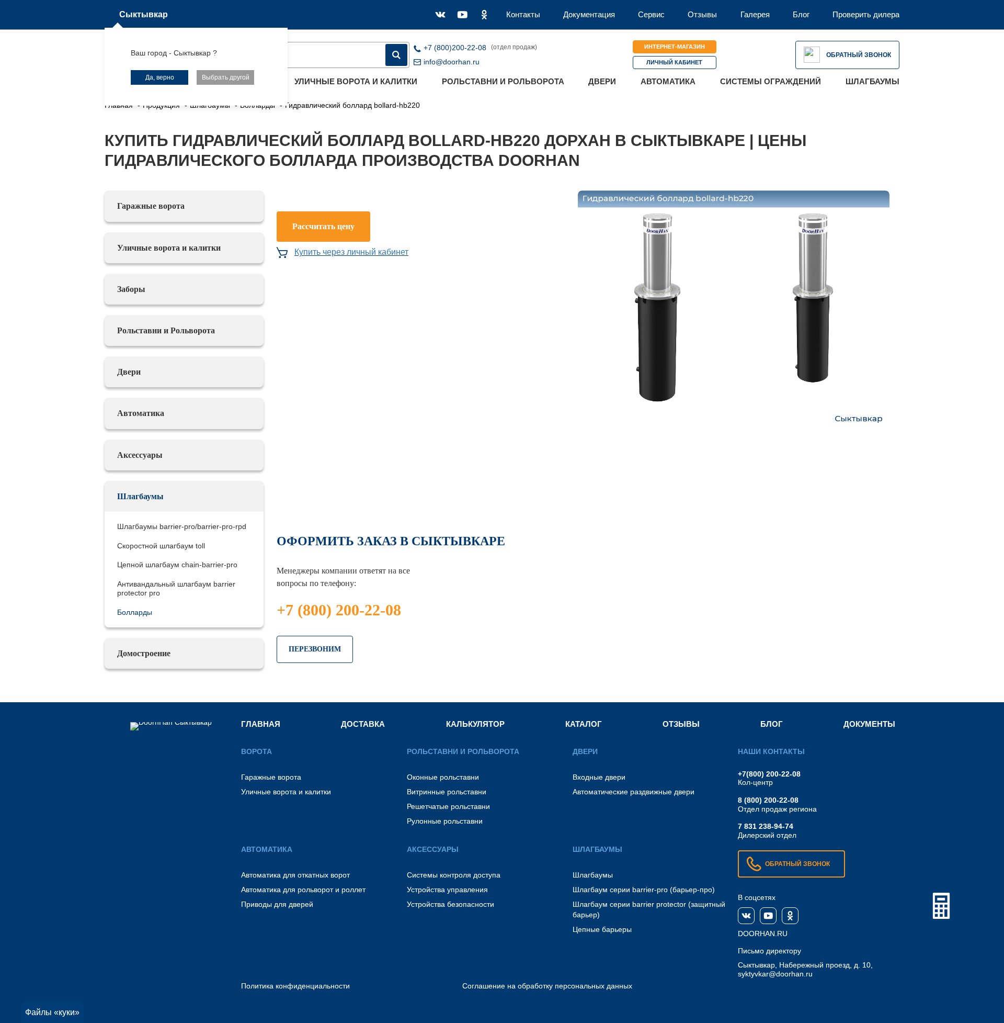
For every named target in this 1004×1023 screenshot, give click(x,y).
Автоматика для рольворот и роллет (303, 889)
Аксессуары (140, 455)
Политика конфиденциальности (295, 986)
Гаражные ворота (151, 205)
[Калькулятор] (941, 906)
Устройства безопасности (450, 904)
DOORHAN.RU (763, 933)
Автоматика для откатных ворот (295, 875)
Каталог (583, 724)
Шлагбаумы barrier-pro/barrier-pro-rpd (181, 526)
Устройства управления (447, 889)
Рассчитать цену (323, 226)
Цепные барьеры (602, 929)
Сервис (651, 14)
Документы (869, 724)
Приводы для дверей (277, 904)
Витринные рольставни (446, 792)
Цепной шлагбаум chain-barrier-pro (177, 564)
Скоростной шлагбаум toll (161, 546)
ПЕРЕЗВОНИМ (315, 649)
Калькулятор (475, 724)
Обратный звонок (858, 55)
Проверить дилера (865, 14)
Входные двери (599, 777)
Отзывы (702, 14)
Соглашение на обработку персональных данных (547, 986)
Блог (801, 14)
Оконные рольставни (443, 777)
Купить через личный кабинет (351, 252)
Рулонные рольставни (445, 821)
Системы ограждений (770, 81)
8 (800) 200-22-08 (768, 800)
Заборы (131, 289)
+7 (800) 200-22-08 (339, 610)
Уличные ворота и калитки (355, 81)
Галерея (755, 14)
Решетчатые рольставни (448, 806)
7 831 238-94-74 (765, 826)
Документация (589, 14)
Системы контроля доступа (453, 875)
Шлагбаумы (872, 81)
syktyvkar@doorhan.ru (775, 974)
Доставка (363, 724)
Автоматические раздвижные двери (633, 792)
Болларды (134, 612)
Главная (260, 724)
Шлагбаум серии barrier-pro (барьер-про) (644, 889)
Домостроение (143, 653)
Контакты (523, 14)
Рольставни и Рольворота (503, 81)
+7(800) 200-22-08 (769, 774)
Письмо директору (769, 951)
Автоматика (668, 81)
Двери (602, 81)
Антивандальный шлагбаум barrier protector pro (176, 588)
